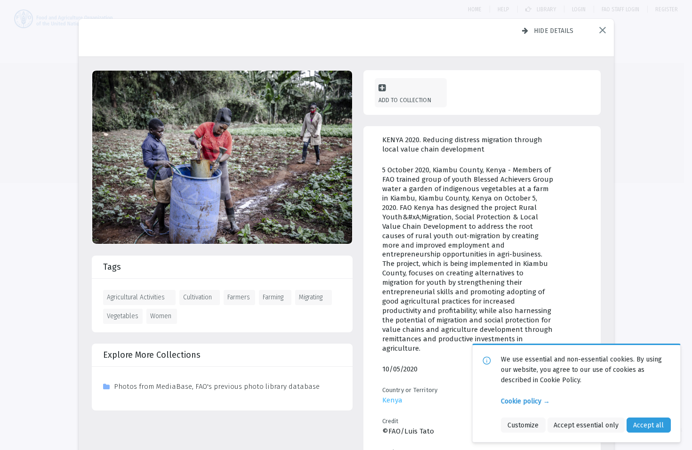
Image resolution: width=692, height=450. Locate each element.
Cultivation (197, 297)
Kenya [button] (392, 400)
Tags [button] (112, 267)
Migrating (310, 297)
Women (160, 316)
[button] (602, 30)
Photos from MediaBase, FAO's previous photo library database (217, 386)
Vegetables (122, 316)
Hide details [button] (554, 30)
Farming (273, 297)
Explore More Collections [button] (152, 355)
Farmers (238, 297)
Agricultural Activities (136, 297)
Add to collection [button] (404, 100)
